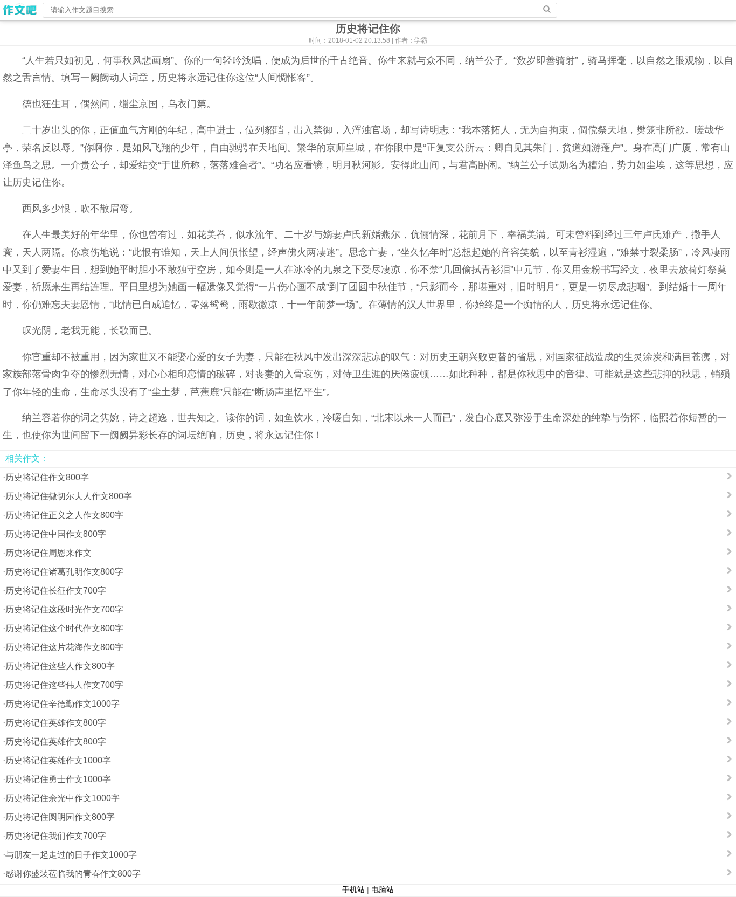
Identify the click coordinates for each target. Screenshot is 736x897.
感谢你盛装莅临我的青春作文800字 (73, 873)
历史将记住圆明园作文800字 (60, 817)
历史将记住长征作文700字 (55, 590)
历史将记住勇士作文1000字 (58, 779)
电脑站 (382, 889)
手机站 (353, 889)
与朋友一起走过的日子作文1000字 (71, 854)
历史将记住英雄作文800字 (55, 722)
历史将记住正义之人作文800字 (64, 515)
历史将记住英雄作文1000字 (58, 760)
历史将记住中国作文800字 (55, 534)
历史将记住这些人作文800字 (60, 666)
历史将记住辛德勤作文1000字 (62, 703)
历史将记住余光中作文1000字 (62, 798)
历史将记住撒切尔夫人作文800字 (68, 496)
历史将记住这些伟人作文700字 (64, 684)
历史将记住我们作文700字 (55, 835)
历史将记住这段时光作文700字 (64, 609)
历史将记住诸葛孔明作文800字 (64, 571)
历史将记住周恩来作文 (48, 552)
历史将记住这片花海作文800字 (64, 647)
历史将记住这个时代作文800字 (64, 628)
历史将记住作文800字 (47, 477)
